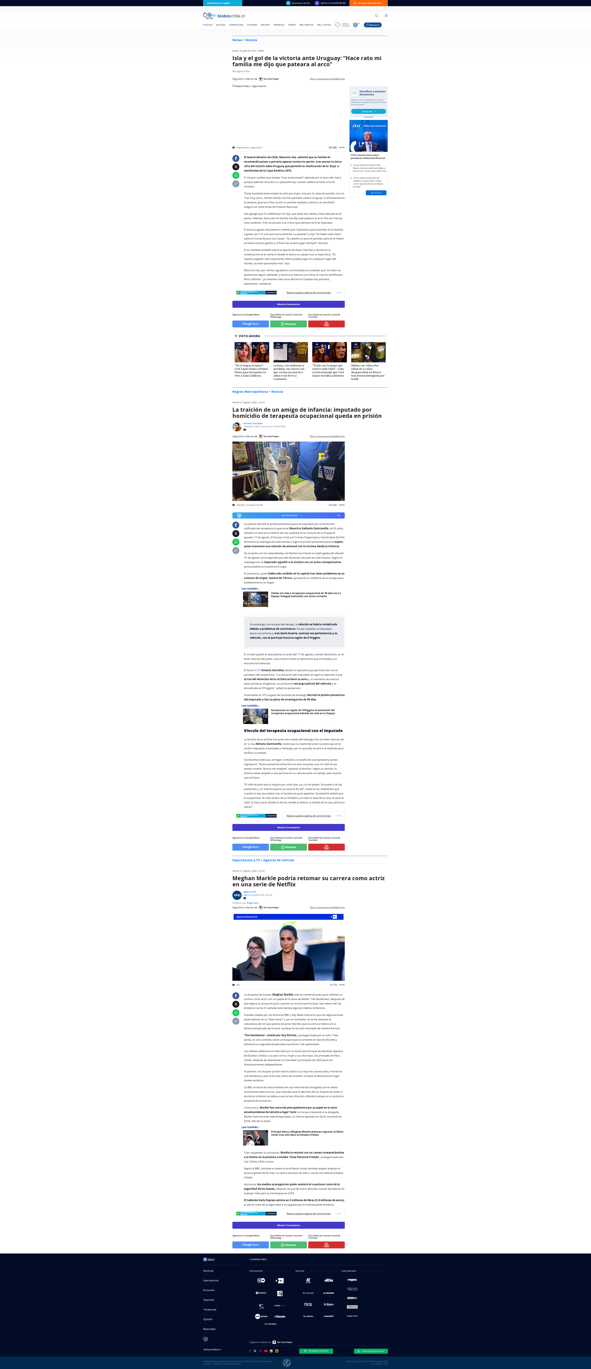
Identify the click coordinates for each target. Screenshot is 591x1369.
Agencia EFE (249, 891)
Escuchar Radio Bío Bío (369, 3)
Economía (252, 25)
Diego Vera (252, 902)
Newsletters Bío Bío (301, 3)
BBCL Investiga (307, 25)
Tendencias (278, 25)
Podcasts (208, 25)
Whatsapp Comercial (318, 1350)
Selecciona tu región (218, 3)
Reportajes (209, 1329)
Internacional (236, 25)
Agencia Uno (243, 71)
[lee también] (256, 599)
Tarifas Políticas (211, 1349)
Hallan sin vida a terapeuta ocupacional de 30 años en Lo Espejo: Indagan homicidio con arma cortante (306, 595)
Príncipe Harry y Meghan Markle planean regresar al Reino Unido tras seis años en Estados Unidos (307, 1133)
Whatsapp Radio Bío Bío (373, 1351)
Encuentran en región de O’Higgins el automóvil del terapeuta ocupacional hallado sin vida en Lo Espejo (303, 712)
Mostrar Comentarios (288, 304)
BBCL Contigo (324, 25)
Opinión (292, 25)
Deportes (265, 25)
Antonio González (253, 423)
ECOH (257, 670)
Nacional (221, 25)
